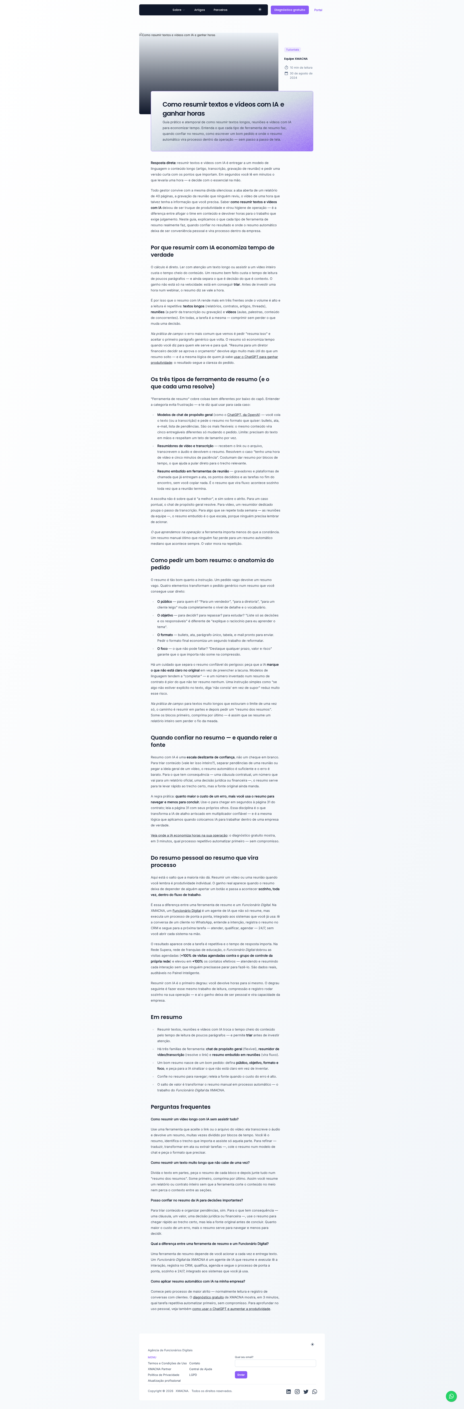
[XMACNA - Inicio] (228, 1344)
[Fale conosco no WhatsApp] (451, 1396)
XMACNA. (183, 1391)
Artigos (199, 10)
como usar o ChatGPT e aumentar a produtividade (231, 1309)
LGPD (193, 1375)
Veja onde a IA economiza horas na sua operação (189, 835)
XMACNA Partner (159, 1369)
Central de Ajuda (200, 1369)
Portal (318, 10)
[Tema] (260, 10)
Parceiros (220, 10)
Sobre (177, 10)
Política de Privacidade (163, 1375)
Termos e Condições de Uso (167, 1363)
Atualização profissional (164, 1380)
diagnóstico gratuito (208, 1297)
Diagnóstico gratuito (289, 10)
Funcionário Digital (187, 911)
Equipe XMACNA (296, 59)
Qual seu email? (244, 1357)
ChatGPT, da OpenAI (243, 415)
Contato (194, 1363)
